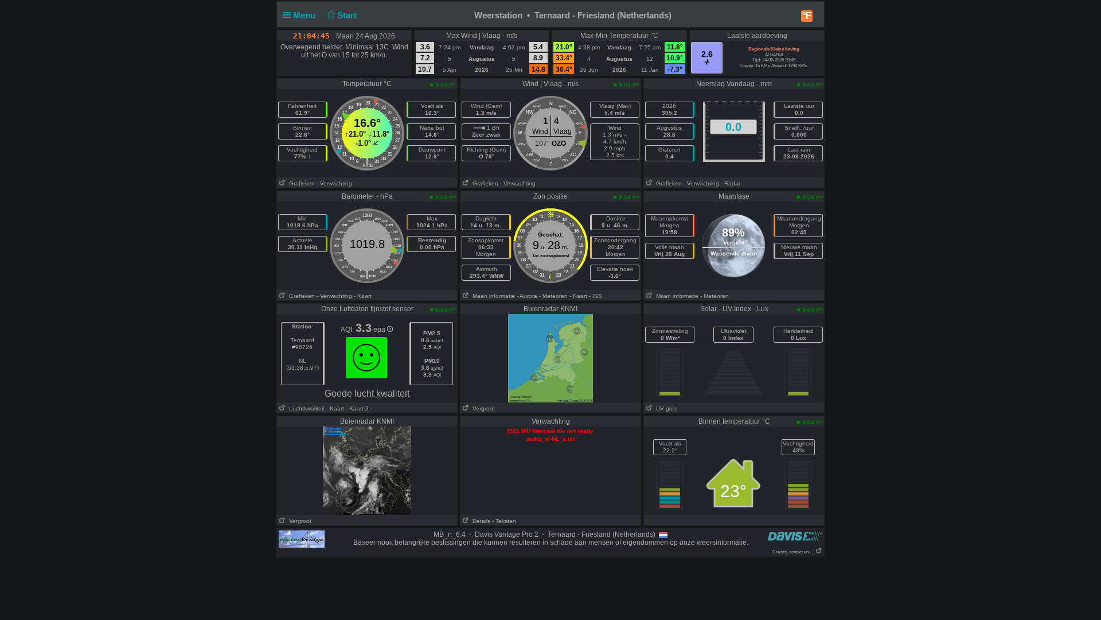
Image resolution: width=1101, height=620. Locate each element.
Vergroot (482, 408)
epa (380, 330)
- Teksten (504, 521)
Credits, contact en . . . (793, 552)
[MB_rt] (302, 538)
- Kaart (363, 296)
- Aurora (527, 296)
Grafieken (300, 183)
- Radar (730, 183)
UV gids (665, 408)
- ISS (595, 296)
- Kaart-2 (356, 408)
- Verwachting (334, 183)
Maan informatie (492, 296)
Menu (305, 15)
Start (348, 15)
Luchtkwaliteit (305, 408)
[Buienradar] (550, 358)
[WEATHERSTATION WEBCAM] (367, 470)
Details (479, 521)
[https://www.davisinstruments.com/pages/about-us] (795, 535)
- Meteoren (553, 296)
